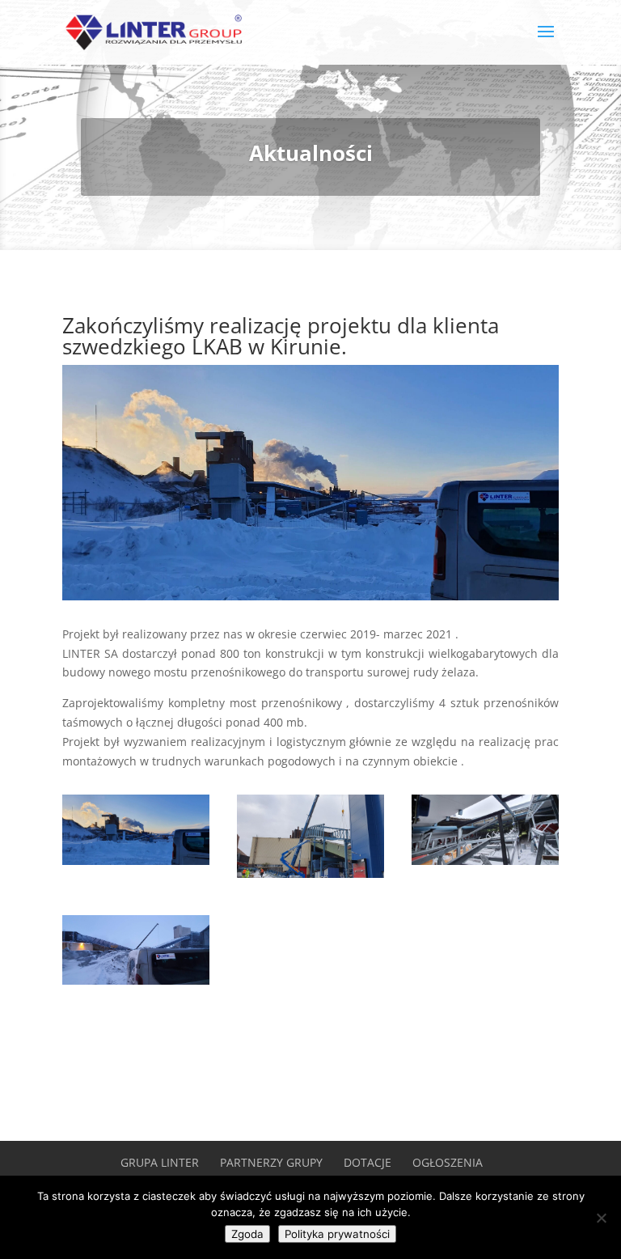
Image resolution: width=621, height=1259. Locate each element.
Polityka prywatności (337, 1233)
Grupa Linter (159, 1162)
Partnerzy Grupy (271, 1162)
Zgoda (247, 1233)
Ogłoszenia (447, 1162)
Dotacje (367, 1162)
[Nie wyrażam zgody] (601, 1218)
